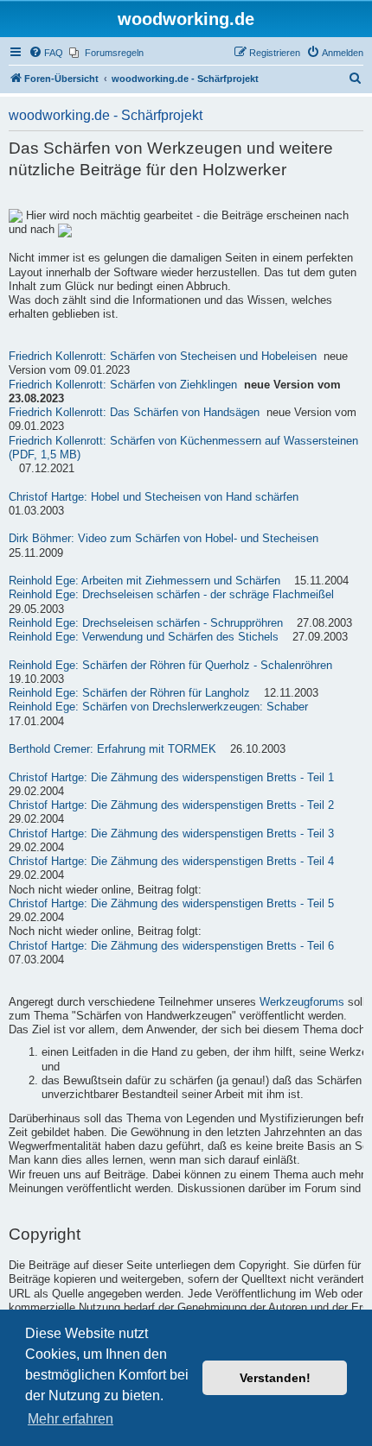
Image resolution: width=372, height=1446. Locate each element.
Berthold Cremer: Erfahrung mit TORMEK (112, 749)
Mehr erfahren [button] (70, 1418)
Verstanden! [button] (275, 1378)
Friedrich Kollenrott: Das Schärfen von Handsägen (134, 413)
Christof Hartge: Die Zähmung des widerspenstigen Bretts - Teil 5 (171, 904)
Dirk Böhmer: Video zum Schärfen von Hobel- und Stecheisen (163, 539)
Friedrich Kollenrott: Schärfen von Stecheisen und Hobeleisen (163, 356)
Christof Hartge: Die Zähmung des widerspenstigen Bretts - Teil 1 (171, 778)
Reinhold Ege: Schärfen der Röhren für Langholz (129, 693)
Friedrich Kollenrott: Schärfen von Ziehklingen (123, 385)
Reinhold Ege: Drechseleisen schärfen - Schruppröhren (146, 623)
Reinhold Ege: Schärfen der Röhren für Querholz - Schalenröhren (170, 666)
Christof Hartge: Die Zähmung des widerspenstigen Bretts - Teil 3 (171, 834)
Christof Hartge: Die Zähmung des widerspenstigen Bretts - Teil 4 (171, 862)
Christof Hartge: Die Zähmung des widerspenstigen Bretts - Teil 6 (171, 946)
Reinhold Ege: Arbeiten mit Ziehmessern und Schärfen (144, 581)
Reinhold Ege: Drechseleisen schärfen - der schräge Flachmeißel (171, 595)
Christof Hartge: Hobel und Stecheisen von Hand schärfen (153, 497)
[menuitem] (46, 52)
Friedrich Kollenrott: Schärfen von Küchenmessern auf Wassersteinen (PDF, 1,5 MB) (183, 448)
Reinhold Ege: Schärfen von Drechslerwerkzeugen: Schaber (158, 707)
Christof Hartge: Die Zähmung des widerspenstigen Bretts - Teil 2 (171, 805)
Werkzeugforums (302, 1002)
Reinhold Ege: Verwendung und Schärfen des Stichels (144, 637)
